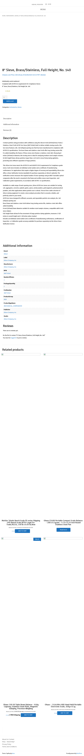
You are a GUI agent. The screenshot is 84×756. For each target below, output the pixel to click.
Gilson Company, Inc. (10, 260)
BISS (5, 299)
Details (42, 75)
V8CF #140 (7, 273)
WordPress (79, 753)
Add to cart (10, 101)
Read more (63, 530)
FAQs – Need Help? (8, 742)
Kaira (13, 753)
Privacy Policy (6, 744)
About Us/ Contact (8, 739)
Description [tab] (7, 119)
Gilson (6, 254)
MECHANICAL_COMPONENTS (13, 306)
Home (3, 16)
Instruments (10, 16)
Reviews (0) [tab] (7, 130)
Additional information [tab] (11, 124)
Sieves (16, 16)
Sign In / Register (37, 4)
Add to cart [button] (22, 531)
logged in (13, 338)
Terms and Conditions (9, 747)
